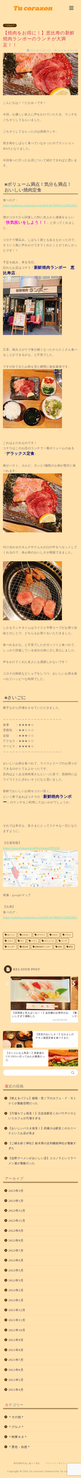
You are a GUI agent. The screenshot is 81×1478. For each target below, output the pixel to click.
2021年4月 (16, 1389)
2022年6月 (16, 1260)
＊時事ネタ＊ (17, 1436)
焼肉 (59, 947)
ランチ (64, 941)
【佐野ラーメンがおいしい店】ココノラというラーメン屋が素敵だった (42, 1161)
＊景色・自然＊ (19, 1447)
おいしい (11, 935)
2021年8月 (16, 1350)
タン (22, 941)
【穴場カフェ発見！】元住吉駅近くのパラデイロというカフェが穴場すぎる (42, 1116)
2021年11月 (16, 1320)
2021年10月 (16, 1330)
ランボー (11, 947)
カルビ (55, 935)
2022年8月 (16, 1240)
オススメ (41, 935)
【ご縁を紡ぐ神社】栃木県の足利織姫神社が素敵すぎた (42, 1146)
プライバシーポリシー (56, 1463)
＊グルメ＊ (10, 25)
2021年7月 (16, 1359)
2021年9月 (16, 1340)
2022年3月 (16, 1280)
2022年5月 (16, 1270)
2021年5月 (16, 1379)
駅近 (70, 947)
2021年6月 (16, 1369)
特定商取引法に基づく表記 (27, 1463)
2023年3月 (16, 1190)
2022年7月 (16, 1250)
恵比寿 (25, 947)
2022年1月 (16, 1300)
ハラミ (34, 941)
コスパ (10, 941)
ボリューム (49, 941)
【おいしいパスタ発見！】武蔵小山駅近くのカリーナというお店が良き (42, 1131)
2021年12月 (16, 1310)
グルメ (67, 935)
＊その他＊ (16, 1417)
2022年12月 (16, 1210)
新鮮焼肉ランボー (43, 947)
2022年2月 (16, 1290)
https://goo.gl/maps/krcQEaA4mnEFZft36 (31, 848)
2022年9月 (16, 1230)
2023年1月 (16, 1200)
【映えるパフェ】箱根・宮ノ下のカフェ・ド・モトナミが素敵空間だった (42, 1101)
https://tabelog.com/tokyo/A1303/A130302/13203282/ (40, 205)
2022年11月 (16, 1220)
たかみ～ (26, 935)
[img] (71, 8)
